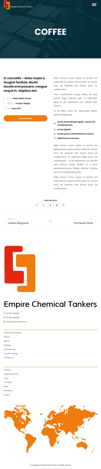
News (6, 386)
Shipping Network (11, 374)
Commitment (10, 349)
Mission (7, 341)
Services (7, 370)
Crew (6, 378)
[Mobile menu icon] (94, 4)
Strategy (7, 345)
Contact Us (8, 357)
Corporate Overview (12, 332)
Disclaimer (8, 390)
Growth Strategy (11, 353)
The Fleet (8, 382)
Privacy (7, 395)
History (6, 337)
